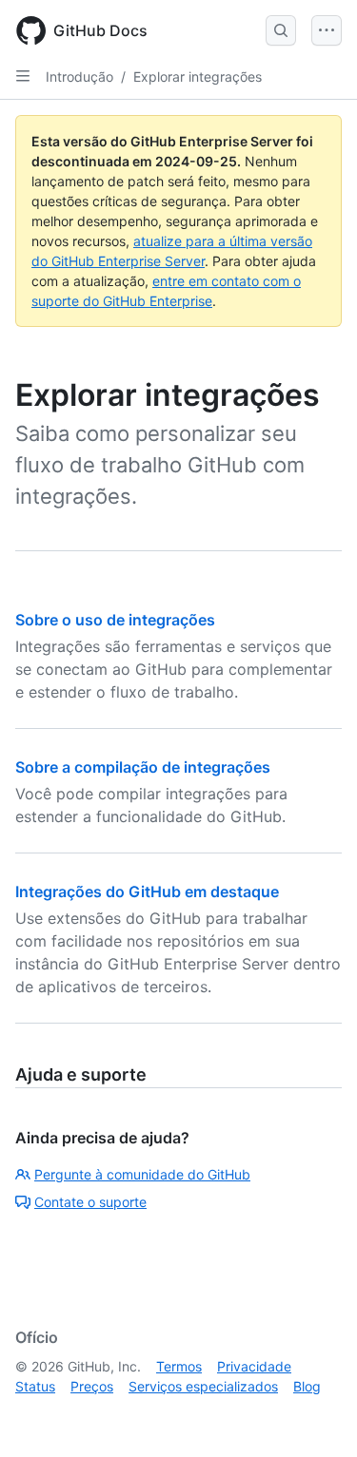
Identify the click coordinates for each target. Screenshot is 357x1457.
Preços (91, 1386)
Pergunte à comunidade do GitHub (142, 1174)
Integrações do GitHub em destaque (147, 891)
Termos (179, 1366)
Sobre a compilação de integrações (142, 766)
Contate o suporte (90, 1202)
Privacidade (254, 1366)
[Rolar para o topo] (315, 1415)
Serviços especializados (203, 1386)
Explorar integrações (197, 76)
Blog (307, 1386)
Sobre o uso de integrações (115, 619)
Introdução (79, 76)
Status (35, 1386)
